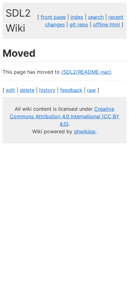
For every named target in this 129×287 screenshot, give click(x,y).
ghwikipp (84, 131)
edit (10, 90)
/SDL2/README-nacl (86, 72)
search (96, 17)
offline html (106, 24)
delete (27, 90)
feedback (71, 90)
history (47, 90)
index (76, 17)
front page (53, 17)
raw (91, 90)
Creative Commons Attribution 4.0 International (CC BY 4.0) (64, 116)
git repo (79, 24)
